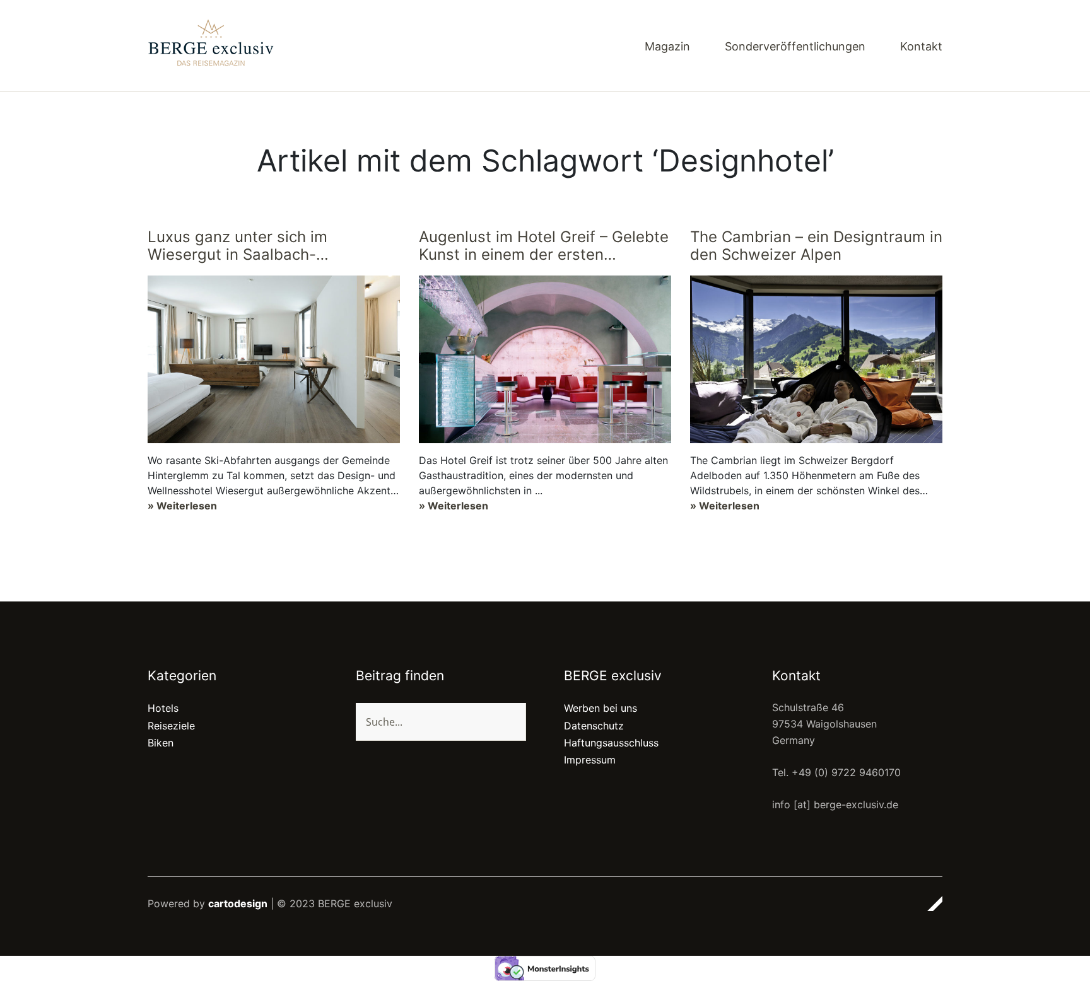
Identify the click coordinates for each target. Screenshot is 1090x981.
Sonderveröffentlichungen (795, 47)
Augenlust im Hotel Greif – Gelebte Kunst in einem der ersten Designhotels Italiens (544, 247)
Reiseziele (171, 725)
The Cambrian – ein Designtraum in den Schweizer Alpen (816, 246)
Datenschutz (594, 725)
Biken (160, 742)
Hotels (163, 708)
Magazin (667, 47)
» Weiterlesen (182, 505)
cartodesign (237, 903)
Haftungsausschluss (611, 742)
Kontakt (921, 47)
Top (929, 903)
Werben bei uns (600, 708)
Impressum (590, 759)
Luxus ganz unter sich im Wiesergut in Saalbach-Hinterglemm (237, 247)
